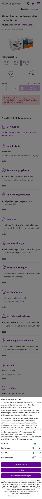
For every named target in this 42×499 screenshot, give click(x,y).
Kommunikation (7, 457)
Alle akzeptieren (21, 465)
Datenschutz (12, 496)
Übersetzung (5, 448)
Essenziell (4, 443)
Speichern (21, 470)
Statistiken (5, 453)
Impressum (30, 496)
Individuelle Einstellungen (21, 475)
